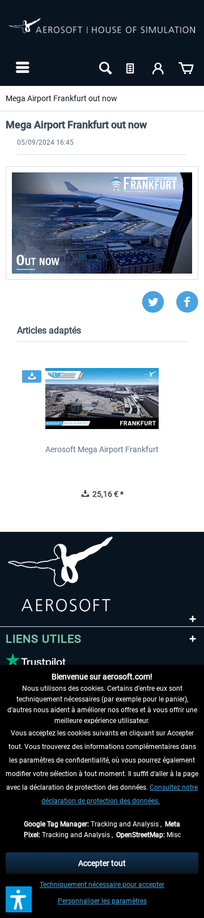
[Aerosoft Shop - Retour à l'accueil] (102, 32)
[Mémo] (131, 67)
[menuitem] (21, 67)
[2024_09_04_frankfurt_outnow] (102, 223)
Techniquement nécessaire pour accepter (102, 885)
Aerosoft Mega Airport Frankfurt (102, 449)
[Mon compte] (158, 67)
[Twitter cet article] (159, 302)
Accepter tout (102, 863)
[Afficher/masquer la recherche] (104, 67)
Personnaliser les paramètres (102, 901)
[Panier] (186, 67)
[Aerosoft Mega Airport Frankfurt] (102, 398)
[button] (19, 899)
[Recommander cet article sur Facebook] (187, 302)
